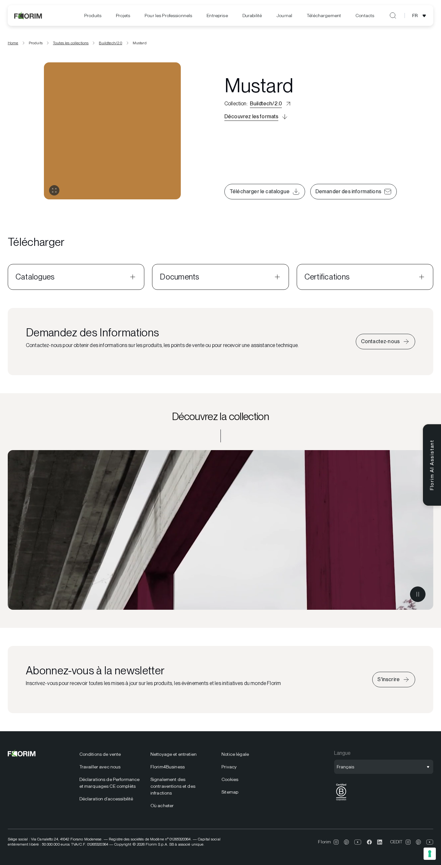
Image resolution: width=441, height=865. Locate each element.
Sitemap (229, 792)
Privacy (229, 766)
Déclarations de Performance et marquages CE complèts (109, 783)
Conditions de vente (100, 754)
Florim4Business (167, 766)
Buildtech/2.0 (110, 43)
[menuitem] (92, 15)
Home (13, 43)
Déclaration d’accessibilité (106, 798)
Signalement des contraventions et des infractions (172, 786)
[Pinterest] (346, 842)
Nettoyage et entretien (173, 754)
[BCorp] (341, 800)
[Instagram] (336, 842)
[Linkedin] (379, 842)
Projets (123, 15)
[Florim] (28, 15)
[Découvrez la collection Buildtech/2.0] (220, 530)
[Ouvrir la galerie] (54, 190)
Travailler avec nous (100, 766)
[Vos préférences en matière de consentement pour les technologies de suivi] (430, 854)
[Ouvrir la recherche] (393, 15)
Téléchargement (324, 15)
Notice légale (235, 754)
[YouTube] (358, 842)
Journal (284, 15)
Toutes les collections (71, 43)
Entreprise (217, 15)
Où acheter (162, 805)
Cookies (229, 779)
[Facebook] (369, 842)
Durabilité (252, 15)
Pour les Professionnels (168, 15)
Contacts (364, 15)
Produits (92, 15)
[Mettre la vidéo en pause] (418, 594)
